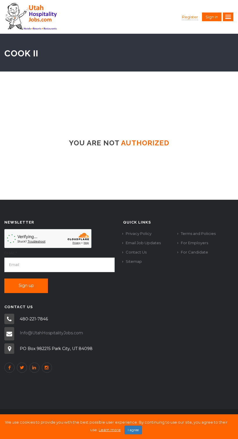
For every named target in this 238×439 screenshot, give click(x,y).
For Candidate (194, 252)
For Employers (194, 242)
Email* (10, 253)
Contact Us (136, 252)
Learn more (110, 429)
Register (190, 17)
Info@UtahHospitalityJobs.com (51, 333)
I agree (133, 430)
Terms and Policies (198, 233)
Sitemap (134, 261)
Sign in (211, 17)
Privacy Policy (139, 233)
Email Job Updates (143, 242)
